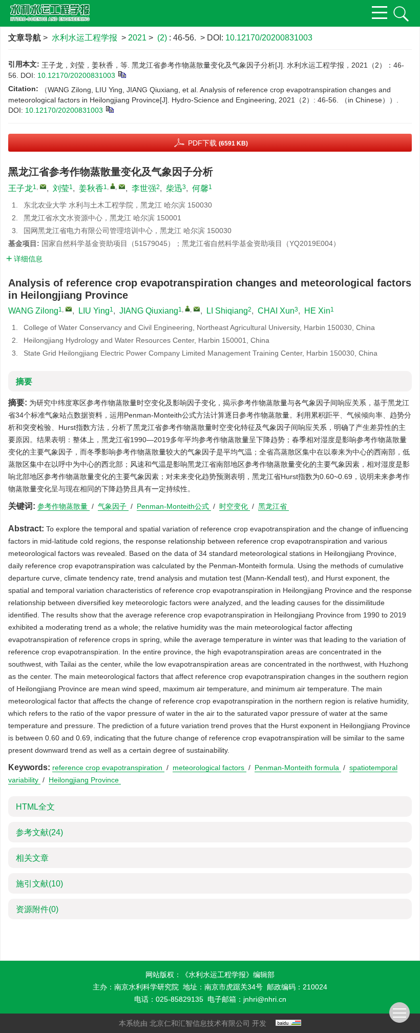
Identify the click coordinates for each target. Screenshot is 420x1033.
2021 (137, 37)
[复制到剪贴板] (121, 74)
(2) (163, 37)
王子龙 (20, 188)
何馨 (200, 188)
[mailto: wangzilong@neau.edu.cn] (68, 309)
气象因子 (113, 506)
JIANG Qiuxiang (148, 310)
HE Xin (317, 310)
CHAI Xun (276, 310)
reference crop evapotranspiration (108, 767)
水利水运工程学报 (84, 37)
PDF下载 (218, 143)
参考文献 (39, 832)
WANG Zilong (33, 310)
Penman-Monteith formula (298, 767)
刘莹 (61, 188)
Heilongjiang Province (85, 780)
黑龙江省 (273, 506)
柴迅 (174, 188)
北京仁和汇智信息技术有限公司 (200, 1023)
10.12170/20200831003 (268, 37)
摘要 (24, 381)
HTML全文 (35, 806)
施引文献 (39, 883)
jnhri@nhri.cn (264, 999)
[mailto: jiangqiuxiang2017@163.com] (196, 309)
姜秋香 (91, 188)
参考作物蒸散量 (63, 506)
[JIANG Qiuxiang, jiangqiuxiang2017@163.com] (187, 308)
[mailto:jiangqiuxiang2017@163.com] (121, 186)
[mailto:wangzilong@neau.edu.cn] (43, 186)
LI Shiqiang (227, 310)
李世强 (144, 188)
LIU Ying (94, 310)
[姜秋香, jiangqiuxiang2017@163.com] (112, 186)
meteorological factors (209, 767)
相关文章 (32, 858)
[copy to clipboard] (109, 109)
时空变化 (234, 506)
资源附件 (37, 909)
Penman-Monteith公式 (174, 506)
